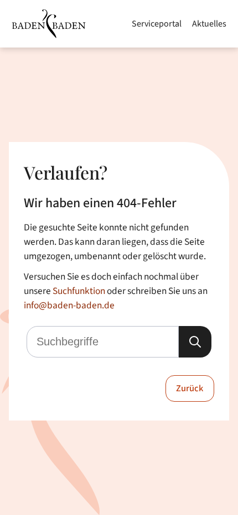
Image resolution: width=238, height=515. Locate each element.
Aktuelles (209, 24)
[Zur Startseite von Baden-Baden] (49, 23)
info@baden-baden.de (69, 305)
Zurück (189, 388)
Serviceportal (157, 24)
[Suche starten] (195, 342)
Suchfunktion (79, 291)
